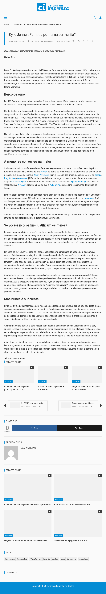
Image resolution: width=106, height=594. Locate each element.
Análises (18, 24)
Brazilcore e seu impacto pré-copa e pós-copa (16, 388)
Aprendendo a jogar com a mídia (71, 540)
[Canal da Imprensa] (53, 7)
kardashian (83, 559)
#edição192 (22, 559)
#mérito (46, 559)
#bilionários (10, 559)
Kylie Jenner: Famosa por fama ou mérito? (44, 24)
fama (63, 559)
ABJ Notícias (49, 41)
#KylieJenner (35, 559)
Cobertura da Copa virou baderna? (72, 504)
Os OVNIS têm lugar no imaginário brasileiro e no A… (43, 403)
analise (55, 559)
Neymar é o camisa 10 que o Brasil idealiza (86, 388)
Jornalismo (71, 559)
